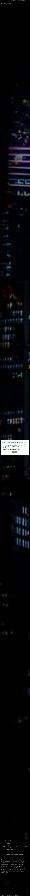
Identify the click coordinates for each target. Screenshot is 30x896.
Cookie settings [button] (7, 451)
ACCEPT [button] (14, 451)
